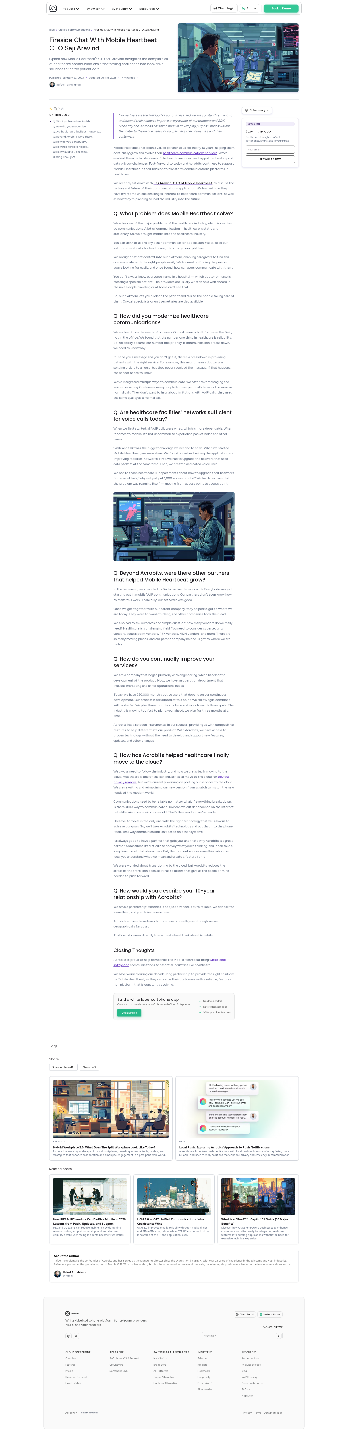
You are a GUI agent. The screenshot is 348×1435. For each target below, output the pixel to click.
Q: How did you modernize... (70, 127)
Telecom (203, 1358)
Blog (52, 29)
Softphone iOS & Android (124, 1358)
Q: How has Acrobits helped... (71, 147)
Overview (70, 1358)
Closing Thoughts (64, 157)
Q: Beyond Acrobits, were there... (73, 137)
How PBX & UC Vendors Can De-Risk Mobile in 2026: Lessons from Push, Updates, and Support (90, 1221)
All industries (205, 1389)
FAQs (245, 1389)
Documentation (251, 1383)
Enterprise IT (205, 1383)
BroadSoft (160, 1364)
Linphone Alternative (165, 1383)
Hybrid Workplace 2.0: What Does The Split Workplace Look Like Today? (104, 1147)
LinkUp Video (73, 1383)
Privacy (247, 1412)
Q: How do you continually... (70, 142)
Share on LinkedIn (63, 1067)
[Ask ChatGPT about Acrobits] (68, 1336)
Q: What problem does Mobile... (72, 121)
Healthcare (204, 1370)
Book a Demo (129, 1012)
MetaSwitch (160, 1358)
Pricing (69, 1370)
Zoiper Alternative (164, 1377)
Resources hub (250, 1358)
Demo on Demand (76, 1377)
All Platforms (161, 1370)
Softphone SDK (118, 1370)
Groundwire (116, 1364)
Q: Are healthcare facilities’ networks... (77, 132)
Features (70, 1364)
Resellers (202, 1364)
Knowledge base (251, 1364)
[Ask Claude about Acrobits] (76, 1336)
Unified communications (74, 30)
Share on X (89, 1067)
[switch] (56, 108)
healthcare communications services (190, 153)
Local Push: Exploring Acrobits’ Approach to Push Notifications (224, 1147)
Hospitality (204, 1377)
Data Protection (273, 1412)
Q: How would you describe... (70, 152)
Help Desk (247, 1395)
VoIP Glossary (249, 1377)
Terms (257, 1412)
